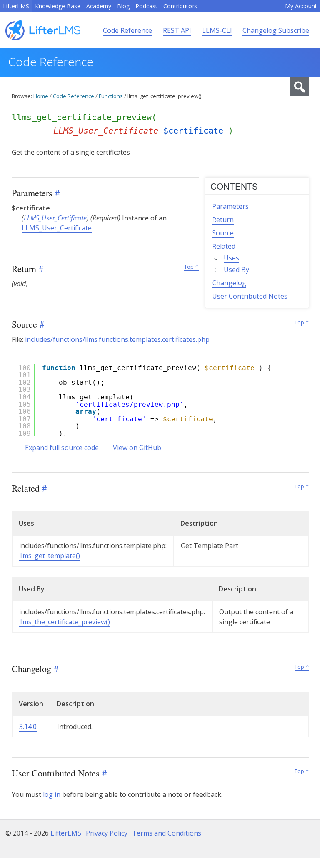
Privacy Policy (107, 833)
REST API (177, 30)
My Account (301, 6)
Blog (123, 6)
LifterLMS (16, 6)
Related (223, 246)
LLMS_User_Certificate (55, 218)
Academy (98, 6)
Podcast (146, 6)
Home (40, 96)
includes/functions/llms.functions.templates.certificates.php (117, 339)
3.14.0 (28, 726)
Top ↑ (191, 266)
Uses (231, 257)
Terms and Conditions (166, 833)
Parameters (230, 206)
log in (51, 794)
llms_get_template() (49, 555)
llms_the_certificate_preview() (64, 621)
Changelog (229, 282)
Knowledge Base (57, 6)
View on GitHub (137, 447)
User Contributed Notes (250, 296)
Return (223, 219)
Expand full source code (62, 447)
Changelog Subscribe (275, 30)
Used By (236, 269)
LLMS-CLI (217, 30)
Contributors (180, 6)
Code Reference (127, 30)
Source (223, 232)
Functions (111, 96)
